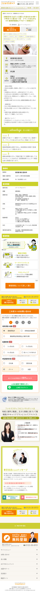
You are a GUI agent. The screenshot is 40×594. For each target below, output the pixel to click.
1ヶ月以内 (11, 346)
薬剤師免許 (11, 331)
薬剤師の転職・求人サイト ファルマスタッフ (13, 8)
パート (11, 369)
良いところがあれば (30, 352)
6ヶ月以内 (11, 352)
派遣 (29, 369)
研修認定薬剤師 (30, 331)
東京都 (29, 8)
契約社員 (29, 363)
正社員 (11, 363)
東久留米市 (36, 8)
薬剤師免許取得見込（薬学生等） (20, 336)
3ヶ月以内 (29, 346)
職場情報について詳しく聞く (20, 285)
